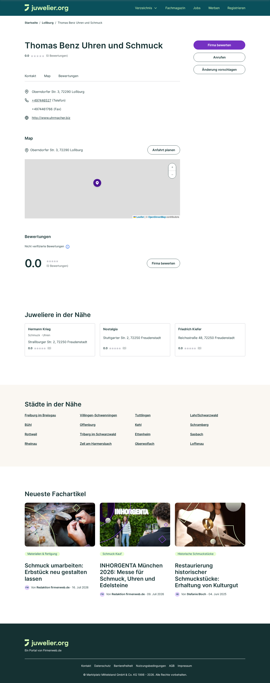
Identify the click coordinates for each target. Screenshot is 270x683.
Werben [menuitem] (214, 8)
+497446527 (41, 100)
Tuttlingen (143, 415)
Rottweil (31, 434)
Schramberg (199, 425)
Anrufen (219, 57)
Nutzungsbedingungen (151, 665)
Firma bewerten (163, 263)
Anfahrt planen (163, 150)
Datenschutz (102, 665)
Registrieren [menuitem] (236, 8)
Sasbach (196, 434)
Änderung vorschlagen (219, 69)
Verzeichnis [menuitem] (143, 8)
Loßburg (48, 22)
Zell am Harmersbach (96, 444)
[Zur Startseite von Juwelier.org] (46, 8)
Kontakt (86, 665)
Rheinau (31, 444)
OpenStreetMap (157, 217)
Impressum (185, 665)
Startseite (31, 22)
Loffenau (197, 444)
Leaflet (140, 217)
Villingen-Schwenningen (98, 415)
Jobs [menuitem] (196, 8)
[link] (60, 339)
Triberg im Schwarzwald (98, 434)
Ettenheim (142, 434)
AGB (172, 665)
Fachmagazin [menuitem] (175, 8)
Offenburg (87, 425)
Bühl (28, 425)
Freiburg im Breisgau (40, 415)
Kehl (138, 425)
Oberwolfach (144, 444)
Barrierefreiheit (123, 665)
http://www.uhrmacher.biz (51, 118)
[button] (97, 184)
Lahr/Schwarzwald (204, 415)
